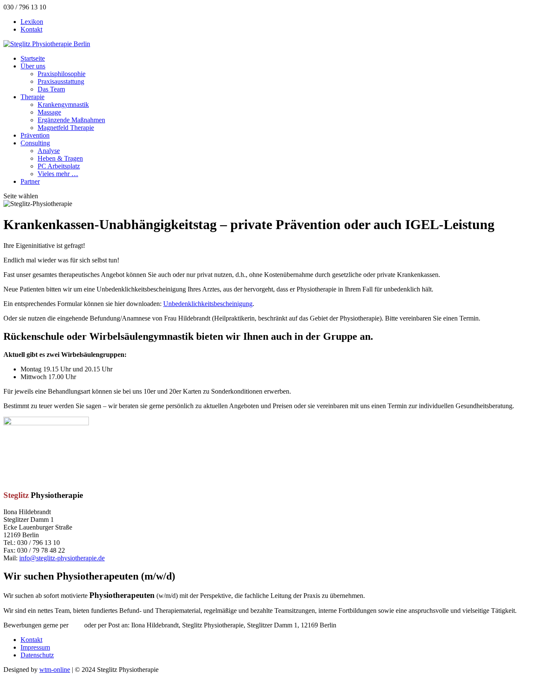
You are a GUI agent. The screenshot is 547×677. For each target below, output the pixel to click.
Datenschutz (37, 655)
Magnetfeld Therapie (66, 127)
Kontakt (31, 29)
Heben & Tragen (60, 158)
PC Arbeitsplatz (59, 166)
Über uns (33, 66)
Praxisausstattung (61, 81)
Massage (49, 112)
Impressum (35, 647)
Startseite (33, 58)
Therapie (32, 96)
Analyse (49, 150)
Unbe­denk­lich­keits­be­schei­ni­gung (208, 303)
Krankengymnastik (63, 104)
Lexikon (32, 21)
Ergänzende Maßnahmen (71, 120)
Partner (30, 181)
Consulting (35, 143)
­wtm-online (54, 669)
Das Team (51, 89)
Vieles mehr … (58, 173)
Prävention (35, 135)
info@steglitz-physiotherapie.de (62, 558)
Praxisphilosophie (61, 73)
